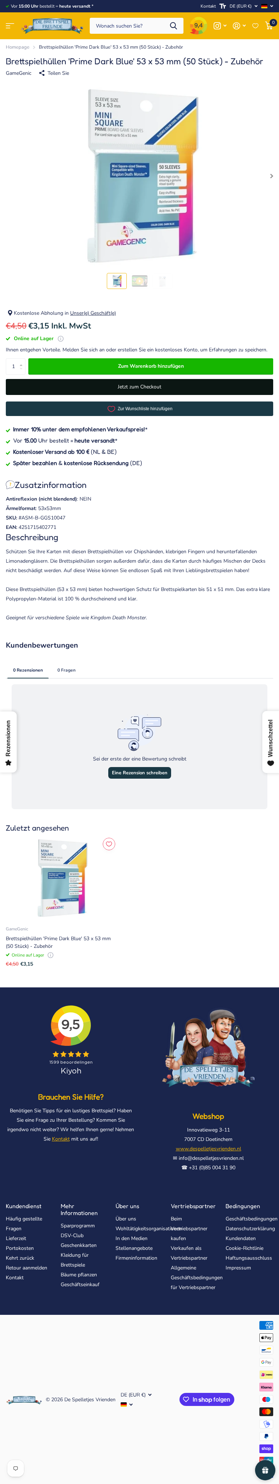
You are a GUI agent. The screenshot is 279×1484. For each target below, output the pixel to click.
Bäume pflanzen (79, 1274)
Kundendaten (241, 1238)
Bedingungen (243, 1206)
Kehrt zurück (20, 1258)
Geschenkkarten (79, 1245)
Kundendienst (23, 1206)
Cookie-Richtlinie (244, 1248)
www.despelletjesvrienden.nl (208, 1148)
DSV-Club (72, 1235)
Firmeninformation (136, 1258)
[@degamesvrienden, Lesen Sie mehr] (220, 26)
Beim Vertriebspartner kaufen (189, 1228)
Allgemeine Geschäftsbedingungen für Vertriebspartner (197, 1277)
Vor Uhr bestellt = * (65, 440)
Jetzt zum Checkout (139, 386)
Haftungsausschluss (249, 1258)
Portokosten (20, 1248)
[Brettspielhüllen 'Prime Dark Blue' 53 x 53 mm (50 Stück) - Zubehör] (61, 878)
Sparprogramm (78, 1225)
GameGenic (18, 73)
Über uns (127, 1206)
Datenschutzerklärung (250, 1228)
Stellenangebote (134, 1248)
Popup (61, 338)
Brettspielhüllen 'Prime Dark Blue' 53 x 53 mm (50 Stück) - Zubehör (58, 942)
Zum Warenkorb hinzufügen (151, 366)
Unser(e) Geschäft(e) (93, 313)
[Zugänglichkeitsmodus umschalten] (222, 6)
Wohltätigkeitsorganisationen (149, 1228)
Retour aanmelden (26, 1267)
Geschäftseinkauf (80, 1284)
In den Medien (131, 1238)
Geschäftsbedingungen (252, 1218)
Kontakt (208, 6)
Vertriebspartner (193, 1206)
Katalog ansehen (10, 26)
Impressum (238, 1267)
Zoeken (173, 26)
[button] (22, 360)
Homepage (17, 47)
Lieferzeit (16, 1238)
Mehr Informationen (79, 1209)
